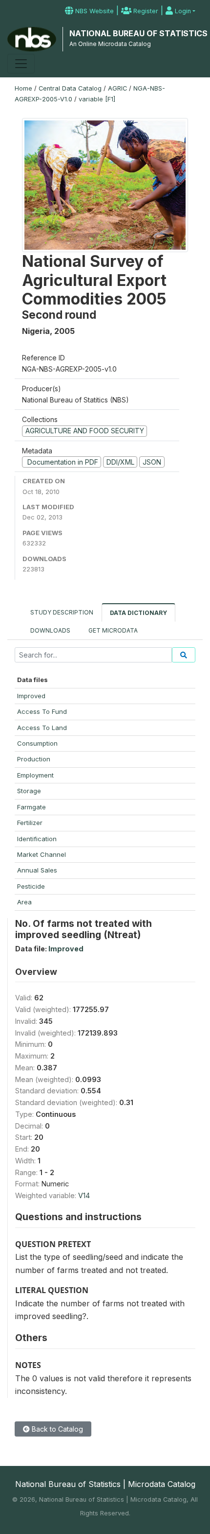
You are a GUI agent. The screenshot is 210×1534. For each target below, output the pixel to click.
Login (182, 11)
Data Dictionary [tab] (138, 612)
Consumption (37, 743)
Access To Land (42, 728)
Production (33, 759)
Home (23, 88)
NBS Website (93, 11)
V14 (84, 1195)
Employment (35, 775)
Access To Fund (42, 711)
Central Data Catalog (70, 88)
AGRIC (117, 88)
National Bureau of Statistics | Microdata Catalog (105, 1484)
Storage (29, 791)
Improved (31, 696)
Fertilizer (29, 822)
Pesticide (31, 886)
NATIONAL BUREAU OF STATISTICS (138, 33)
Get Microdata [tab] (112, 630)
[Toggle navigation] (21, 63)
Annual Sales (37, 870)
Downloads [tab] (50, 630)
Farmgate (31, 807)
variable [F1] (97, 99)
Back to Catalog (56, 1429)
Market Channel (41, 854)
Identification (37, 839)
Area (24, 902)
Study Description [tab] (61, 612)
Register (144, 11)
